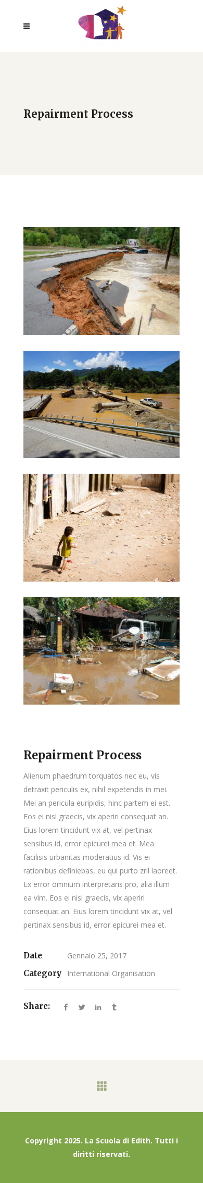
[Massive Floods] (101, 651)
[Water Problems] (101, 281)
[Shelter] (101, 528)
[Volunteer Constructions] (101, 405)
